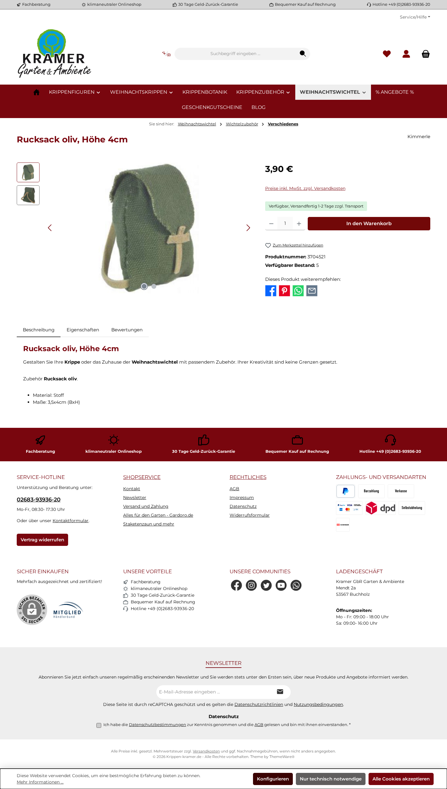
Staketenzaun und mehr (148, 524)
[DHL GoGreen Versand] (381, 508)
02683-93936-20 (39, 499)
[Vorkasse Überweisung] (401, 491)
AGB (234, 488)
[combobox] (235, 54)
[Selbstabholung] (412, 508)
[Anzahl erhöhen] (299, 223)
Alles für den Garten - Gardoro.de (158, 515)
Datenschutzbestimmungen (157, 724)
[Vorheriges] (50, 228)
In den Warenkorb (369, 223)
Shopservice (142, 477)
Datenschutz (243, 506)
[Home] (36, 92)
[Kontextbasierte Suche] (166, 54)
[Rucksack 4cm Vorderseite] (149, 227)
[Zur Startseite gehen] (55, 54)
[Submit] (280, 692)
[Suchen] (303, 54)
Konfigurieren (273, 779)
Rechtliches (248, 477)
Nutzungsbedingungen (318, 704)
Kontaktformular (70, 520)
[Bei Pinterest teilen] (284, 290)
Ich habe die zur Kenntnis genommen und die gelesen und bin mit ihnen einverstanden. (227, 724)
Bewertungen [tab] (127, 330)
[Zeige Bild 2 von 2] (153, 286)
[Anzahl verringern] (271, 223)
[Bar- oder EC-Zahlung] (371, 491)
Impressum (242, 497)
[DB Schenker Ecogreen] (343, 525)
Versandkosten (206, 751)
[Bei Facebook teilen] (271, 290)
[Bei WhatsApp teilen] (298, 290)
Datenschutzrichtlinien (258, 704)
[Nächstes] (248, 228)
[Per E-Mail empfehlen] (312, 290)
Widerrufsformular (250, 515)
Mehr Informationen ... (40, 782)
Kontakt (131, 488)
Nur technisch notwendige (331, 779)
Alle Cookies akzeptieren (401, 779)
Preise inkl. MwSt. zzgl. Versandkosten (305, 188)
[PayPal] (345, 491)
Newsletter (134, 497)
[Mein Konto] (406, 54)
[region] (135, 227)
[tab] (39, 330)
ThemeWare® (282, 756)
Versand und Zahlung (145, 506)
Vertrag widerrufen (42, 540)
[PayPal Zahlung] (349, 508)
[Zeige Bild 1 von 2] (144, 286)
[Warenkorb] (424, 54)
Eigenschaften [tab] (83, 330)
